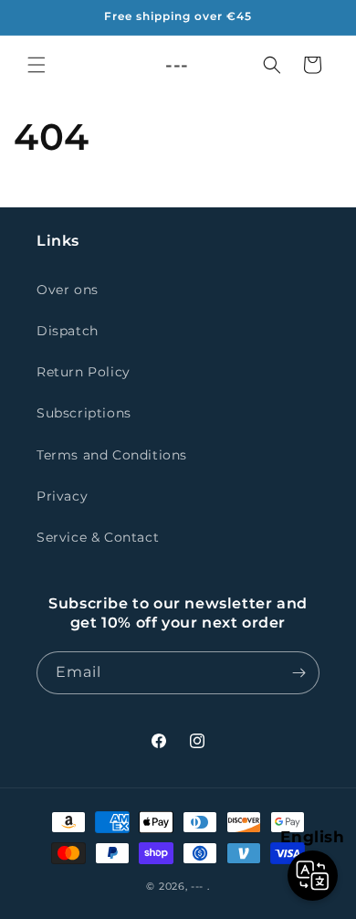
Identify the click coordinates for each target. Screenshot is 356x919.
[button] (36, 65)
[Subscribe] (298, 672)
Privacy (62, 496)
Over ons (68, 289)
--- (197, 886)
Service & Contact (98, 537)
